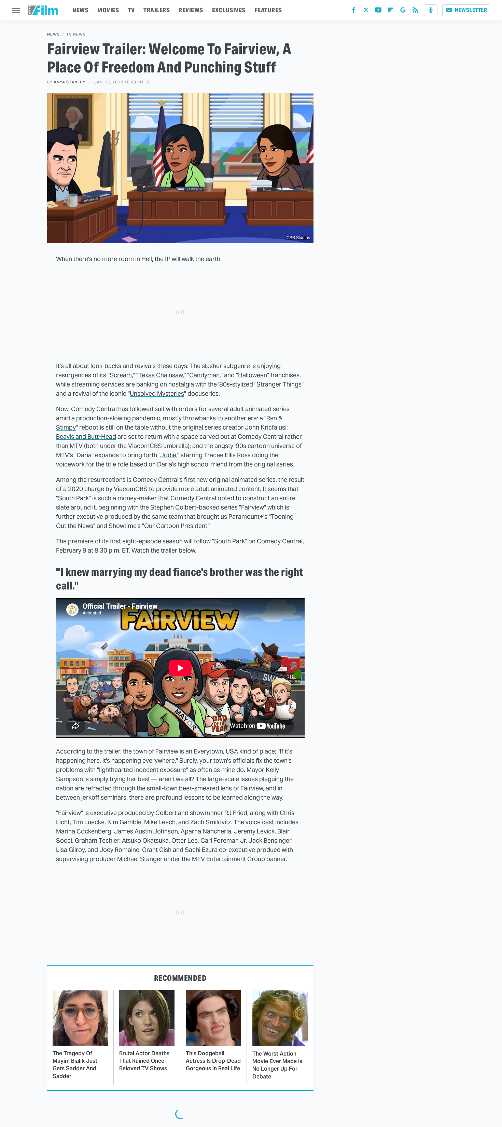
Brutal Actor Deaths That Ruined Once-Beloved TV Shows (144, 1061)
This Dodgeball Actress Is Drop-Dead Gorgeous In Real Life (213, 1061)
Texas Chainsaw (160, 375)
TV (131, 10)
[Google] (403, 11)
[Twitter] (366, 11)
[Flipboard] (390, 11)
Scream (121, 375)
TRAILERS (156, 10)
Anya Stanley (69, 82)
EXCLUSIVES (229, 10)
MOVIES (108, 10)
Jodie (168, 455)
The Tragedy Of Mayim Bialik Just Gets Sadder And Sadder (75, 1065)
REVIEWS (191, 10)
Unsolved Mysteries (157, 393)
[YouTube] (378, 11)
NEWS (80, 10)
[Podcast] (430, 10)
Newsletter (471, 10)
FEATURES (268, 10)
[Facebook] (354, 11)
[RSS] (415, 11)
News (53, 34)
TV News (76, 34)
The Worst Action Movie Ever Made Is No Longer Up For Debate (277, 1065)
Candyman (204, 375)
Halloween (252, 375)
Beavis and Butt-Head (86, 436)
